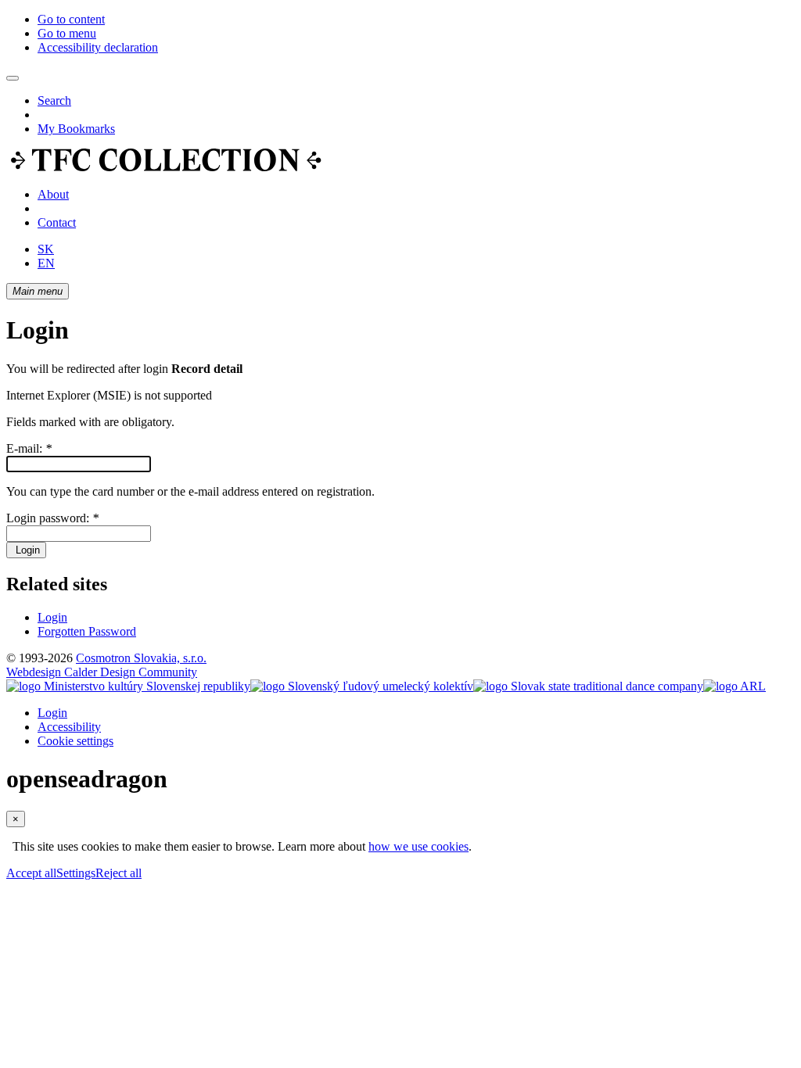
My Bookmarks (76, 128)
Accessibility (69, 726)
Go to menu (67, 33)
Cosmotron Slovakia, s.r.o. (141, 658)
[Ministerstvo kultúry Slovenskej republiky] (128, 686)
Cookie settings (75, 740)
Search (54, 100)
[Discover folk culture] (166, 167)
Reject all (118, 873)
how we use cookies (418, 846)
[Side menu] (12, 78)
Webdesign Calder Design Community (101, 672)
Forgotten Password (87, 631)
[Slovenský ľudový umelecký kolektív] (361, 686)
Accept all (31, 873)
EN (46, 263)
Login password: (52, 518)
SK (46, 249)
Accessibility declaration (98, 47)
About (53, 194)
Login (26, 550)
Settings (75, 873)
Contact (57, 222)
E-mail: (29, 448)
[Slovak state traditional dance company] (588, 686)
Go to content (71, 19)
